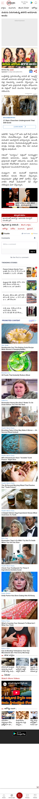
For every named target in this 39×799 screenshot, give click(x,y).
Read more (10, 204)
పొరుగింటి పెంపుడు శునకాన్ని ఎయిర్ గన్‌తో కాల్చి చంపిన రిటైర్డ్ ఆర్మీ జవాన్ (8, 669)
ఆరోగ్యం (34, 8)
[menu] (3, 3)
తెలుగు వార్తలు (26, 225)
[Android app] (19, 734)
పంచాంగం (12, 8)
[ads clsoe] (37, 787)
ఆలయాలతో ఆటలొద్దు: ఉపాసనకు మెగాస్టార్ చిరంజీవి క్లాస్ (17, 219)
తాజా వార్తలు (9, 655)
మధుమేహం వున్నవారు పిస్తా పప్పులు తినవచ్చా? (21, 723)
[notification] (36, 3)
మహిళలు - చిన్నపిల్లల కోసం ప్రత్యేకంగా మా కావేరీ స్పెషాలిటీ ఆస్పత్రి (7, 723)
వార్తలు (3, 8)
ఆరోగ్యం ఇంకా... (10, 708)
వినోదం (12, 229)
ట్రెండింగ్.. (30, 229)
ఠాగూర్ (12, 70)
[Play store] (32, 3)
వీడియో (7, 675)
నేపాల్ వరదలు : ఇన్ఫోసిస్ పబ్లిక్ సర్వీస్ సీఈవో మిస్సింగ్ (21, 669)
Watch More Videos (11, 678)
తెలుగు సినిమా (23, 8)
